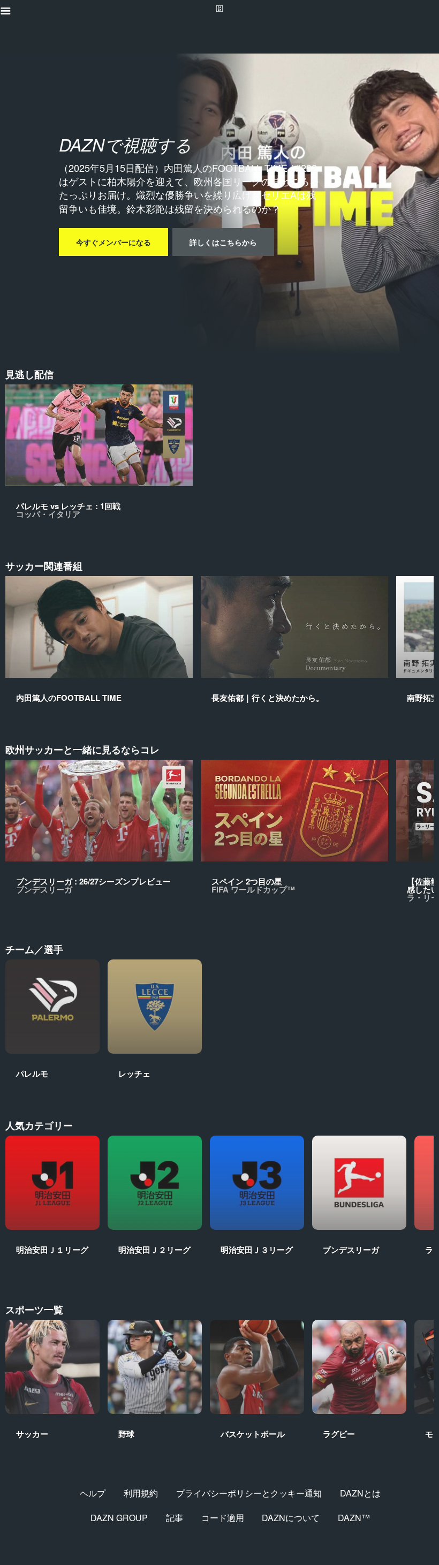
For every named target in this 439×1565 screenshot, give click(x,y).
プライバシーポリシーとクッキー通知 (249, 1493)
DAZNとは (360, 1493)
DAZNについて (291, 1517)
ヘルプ (92, 1493)
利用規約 (141, 1493)
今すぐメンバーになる (113, 242)
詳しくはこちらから (223, 242)
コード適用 (222, 1517)
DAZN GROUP (119, 1517)
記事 (174, 1517)
